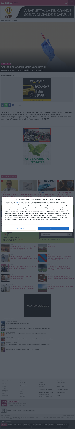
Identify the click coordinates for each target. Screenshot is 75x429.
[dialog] (37, 214)
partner (18, 202)
